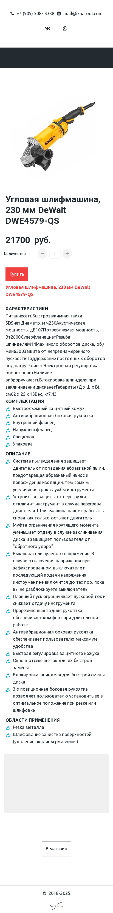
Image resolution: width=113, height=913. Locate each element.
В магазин (56, 848)
